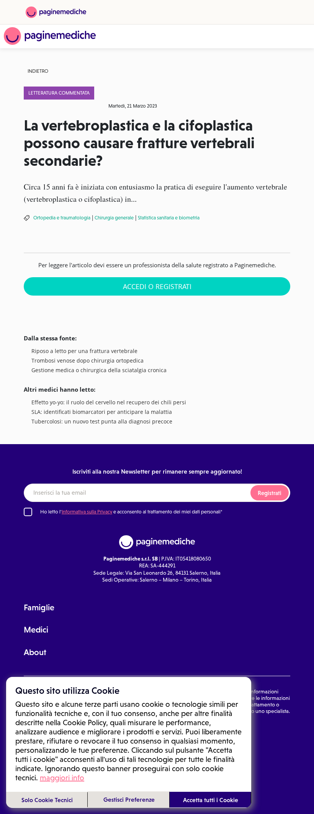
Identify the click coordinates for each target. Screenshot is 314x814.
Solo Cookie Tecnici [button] (47, 799)
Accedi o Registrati (157, 286)
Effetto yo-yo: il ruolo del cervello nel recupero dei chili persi (108, 402)
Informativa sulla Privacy (87, 512)
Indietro (38, 71)
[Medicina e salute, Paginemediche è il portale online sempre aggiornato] (50, 36)
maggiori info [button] (62, 777)
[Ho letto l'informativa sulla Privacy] (28, 512)
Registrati (269, 493)
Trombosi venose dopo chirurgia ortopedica (87, 361)
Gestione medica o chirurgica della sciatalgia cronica (99, 370)
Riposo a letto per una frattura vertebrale (84, 351)
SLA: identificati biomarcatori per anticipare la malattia (101, 412)
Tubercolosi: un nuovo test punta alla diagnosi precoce (101, 421)
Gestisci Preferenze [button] (129, 799)
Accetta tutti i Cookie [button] (210, 799)
